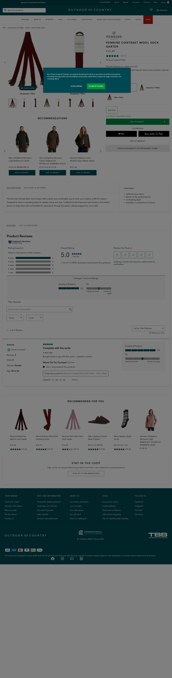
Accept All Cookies (96, 86)
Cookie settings (76, 86)
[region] (87, 80)
